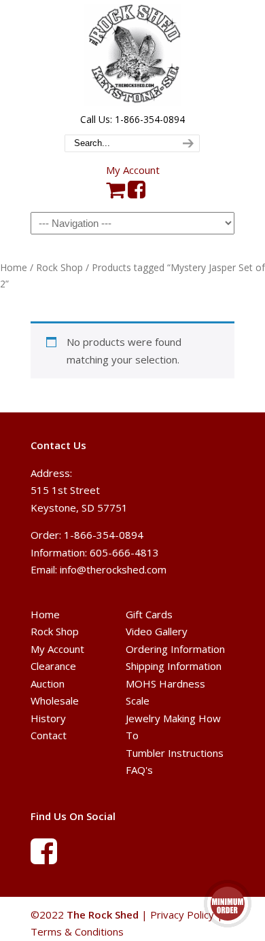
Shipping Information (174, 666)
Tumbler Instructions (175, 753)
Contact (49, 735)
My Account (133, 170)
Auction (48, 683)
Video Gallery (157, 631)
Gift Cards (149, 614)
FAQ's (139, 770)
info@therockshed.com (113, 569)
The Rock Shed (132, 55)
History (48, 718)
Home (13, 267)
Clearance (53, 666)
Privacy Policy (182, 914)
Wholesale (55, 700)
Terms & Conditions (77, 931)
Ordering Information (175, 649)
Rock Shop (59, 267)
